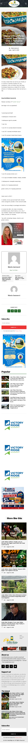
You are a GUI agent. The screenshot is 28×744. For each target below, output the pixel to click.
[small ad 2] (14, 234)
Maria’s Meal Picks (14, 33)
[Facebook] (8, 310)
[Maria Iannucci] (14, 289)
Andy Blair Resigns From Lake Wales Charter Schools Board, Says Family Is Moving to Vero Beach (18, 399)
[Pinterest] (15, 310)
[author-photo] (2, 547)
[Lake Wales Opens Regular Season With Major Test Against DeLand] (5, 385)
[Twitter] (12, 310)
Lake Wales (11, 699)
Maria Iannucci (15, 48)
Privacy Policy (18, 330)
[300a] (12, 498)
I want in (13, 327)
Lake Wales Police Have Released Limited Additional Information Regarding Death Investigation (17, 392)
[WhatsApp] (19, 310)
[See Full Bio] (17, 270)
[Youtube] (15, 666)
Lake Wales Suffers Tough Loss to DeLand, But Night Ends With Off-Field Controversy (18, 378)
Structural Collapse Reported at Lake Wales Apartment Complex (7, 279)
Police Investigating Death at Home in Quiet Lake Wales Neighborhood (17, 406)
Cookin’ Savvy (16, 102)
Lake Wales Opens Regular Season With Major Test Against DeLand (17, 385)
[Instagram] (7, 666)
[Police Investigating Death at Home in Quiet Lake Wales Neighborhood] (5, 406)
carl (4, 546)
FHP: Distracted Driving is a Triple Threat (19, 278)
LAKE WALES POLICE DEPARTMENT (16, 717)
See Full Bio (13, 270)
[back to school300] (14, 450)
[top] (14, 648)
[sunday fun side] (14, 154)
